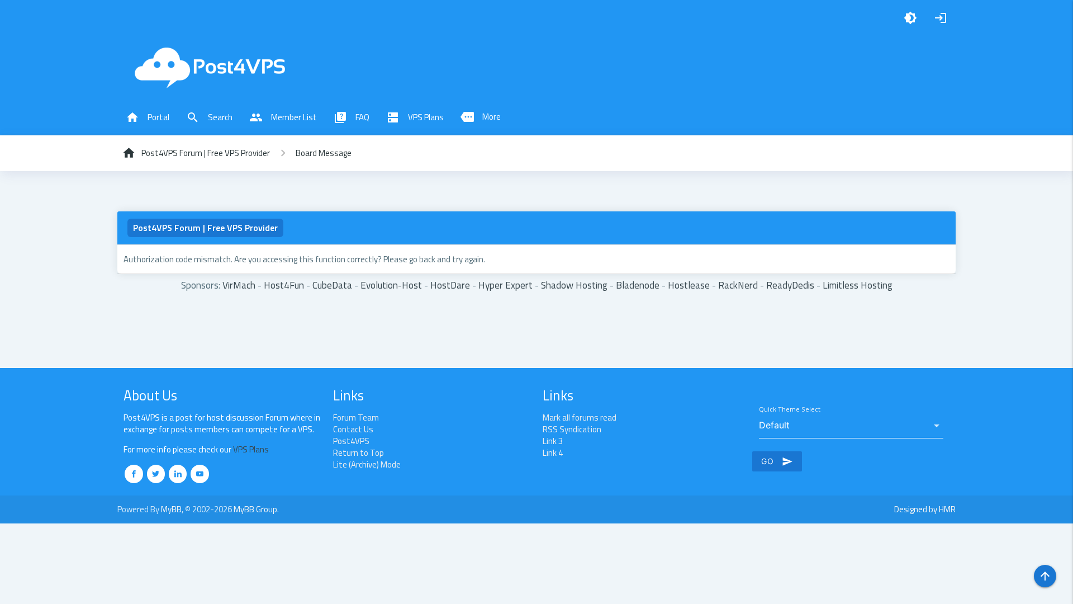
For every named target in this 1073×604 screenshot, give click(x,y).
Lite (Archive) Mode (367, 464)
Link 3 (553, 441)
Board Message (324, 153)
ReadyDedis (790, 284)
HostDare (450, 284)
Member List (283, 117)
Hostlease (689, 284)
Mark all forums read (579, 417)
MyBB (171, 509)
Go (777, 461)
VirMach (238, 284)
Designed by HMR (925, 509)
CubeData (332, 284)
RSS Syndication (572, 429)
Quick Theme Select (789, 409)
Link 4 (553, 452)
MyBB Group (255, 509)
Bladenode (637, 284)
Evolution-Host (391, 284)
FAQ (351, 117)
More (480, 117)
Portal (147, 117)
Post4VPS (351, 441)
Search (209, 117)
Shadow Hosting (574, 284)
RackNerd (738, 284)
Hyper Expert (505, 284)
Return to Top (358, 452)
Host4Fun (284, 284)
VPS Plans (415, 117)
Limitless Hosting (857, 284)
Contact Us (353, 429)
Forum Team (356, 417)
